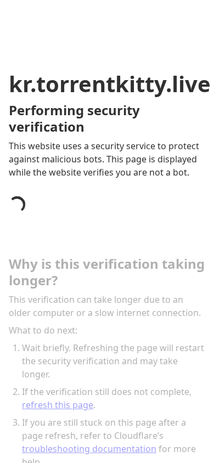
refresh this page (57, 405)
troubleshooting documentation (89, 449)
